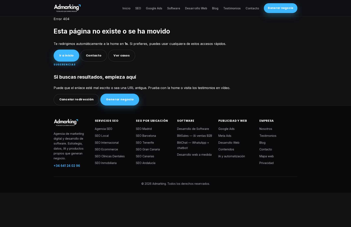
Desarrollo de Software (193, 128)
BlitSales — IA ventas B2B (194, 135)
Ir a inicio (66, 55)
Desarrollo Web (196, 8)
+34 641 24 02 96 (67, 166)
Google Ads (154, 8)
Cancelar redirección (76, 99)
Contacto (252, 8)
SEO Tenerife (145, 142)
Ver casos (122, 55)
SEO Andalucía (145, 163)
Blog (215, 8)
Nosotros (265, 128)
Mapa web (266, 156)
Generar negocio (280, 8)
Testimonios (232, 8)
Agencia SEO (103, 128)
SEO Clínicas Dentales (110, 156)
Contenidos (226, 149)
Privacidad (266, 163)
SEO (138, 8)
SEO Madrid (144, 128)
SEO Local (102, 135)
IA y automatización (231, 156)
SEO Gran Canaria (148, 149)
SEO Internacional (107, 142)
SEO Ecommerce (106, 149)
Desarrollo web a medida (194, 154)
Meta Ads (224, 135)
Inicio (126, 8)
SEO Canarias (145, 156)
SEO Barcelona (146, 135)
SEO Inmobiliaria (106, 163)
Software (173, 8)
